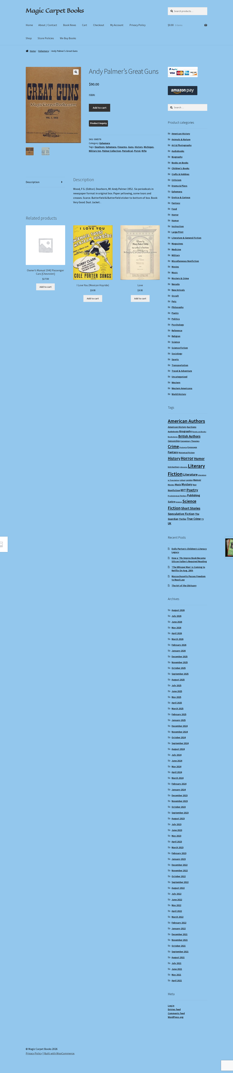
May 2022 (176, 905)
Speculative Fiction (181, 514)
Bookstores (173, 437)
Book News (69, 25)
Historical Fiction (187, 452)
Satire (171, 501)
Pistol (137, 150)
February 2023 (179, 853)
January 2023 (179, 859)
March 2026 (177, 639)
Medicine (176, 249)
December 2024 (179, 725)
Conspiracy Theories (189, 441)
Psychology (178, 324)
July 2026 (176, 615)
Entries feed (174, 1009)
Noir (194, 484)
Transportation (180, 365)
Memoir (197, 480)
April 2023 (177, 841)
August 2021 (178, 957)
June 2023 (177, 830)
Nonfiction (174, 490)
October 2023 (179, 806)
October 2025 (179, 667)
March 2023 (177, 847)
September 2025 (180, 673)
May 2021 (176, 974)
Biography (177, 156)
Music (175, 272)
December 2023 (179, 795)
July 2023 (176, 824)
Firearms (122, 146)
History (139, 146)
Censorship (174, 441)
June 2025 (177, 691)
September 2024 (180, 743)
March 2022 (177, 916)
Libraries (183, 467)
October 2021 (179, 945)
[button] (76, 72)
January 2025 (179, 720)
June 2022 (177, 899)
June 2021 (177, 969)
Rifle (144, 150)
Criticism (176, 179)
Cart (84, 25)
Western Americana (182, 388)
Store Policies (46, 38)
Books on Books (180, 162)
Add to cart (99, 107)
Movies (175, 266)
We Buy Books (68, 38)
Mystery (187, 484)
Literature (190, 475)
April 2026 (177, 633)
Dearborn (100, 146)
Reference (177, 330)
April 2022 (177, 911)
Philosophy (178, 307)
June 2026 (177, 621)
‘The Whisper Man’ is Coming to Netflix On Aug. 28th (188, 568)
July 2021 (176, 963)
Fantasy (176, 203)
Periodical (127, 150)
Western (176, 382)
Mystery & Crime (180, 278)
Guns (131, 146)
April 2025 (177, 702)
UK (169, 523)
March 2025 (177, 708)
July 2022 (176, 893)
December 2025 (179, 656)
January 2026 (179, 650)
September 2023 (180, 812)
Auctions (191, 426)
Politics (176, 318)
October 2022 (179, 876)
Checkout (98, 25)
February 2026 (179, 644)
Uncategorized (179, 376)
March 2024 (177, 777)
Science (176, 341)
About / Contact (47, 25)
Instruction (178, 226)
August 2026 (178, 610)
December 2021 (179, 934)
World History (179, 394)
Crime (173, 446)
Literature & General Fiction (186, 237)
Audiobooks (178, 151)
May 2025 (176, 697)
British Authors (189, 436)
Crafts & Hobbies (180, 174)
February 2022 (179, 922)
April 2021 (177, 980)
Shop (29, 38)
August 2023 (178, 818)
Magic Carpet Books (55, 10)
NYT (183, 490)
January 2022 (179, 928)
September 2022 (180, 882)
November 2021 (180, 939)
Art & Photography (182, 145)
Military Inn (95, 150)
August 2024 (178, 749)
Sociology (177, 353)
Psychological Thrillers (177, 496)
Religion (176, 336)
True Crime (194, 519)
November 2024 (180, 731)
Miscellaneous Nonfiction (185, 261)
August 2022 (178, 887)
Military (176, 255)
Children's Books (180, 168)
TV (202, 519)
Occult (175, 295)
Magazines (177, 243)
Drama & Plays (179, 185)
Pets (174, 301)
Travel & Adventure (182, 370)
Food (174, 208)
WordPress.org (175, 1017)
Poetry (175, 313)
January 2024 (179, 789)
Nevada (176, 284)
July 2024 (176, 754)
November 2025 (180, 662)
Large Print (177, 231)
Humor (175, 220)
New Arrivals (178, 289)
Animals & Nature (181, 139)
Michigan (149, 146)
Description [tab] (32, 182)
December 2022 (179, 864)
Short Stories (190, 508)
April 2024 (177, 772)
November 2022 (180, 870)
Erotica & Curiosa (181, 197)
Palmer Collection (111, 150)
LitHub (182, 480)
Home (29, 25)
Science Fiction (180, 347)
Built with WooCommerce (59, 1053)
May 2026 (176, 627)
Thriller (182, 519)
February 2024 (179, 783)
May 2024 (176, 766)
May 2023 (176, 835)
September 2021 (180, 951)
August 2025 (178, 679)
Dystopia (183, 447)
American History (181, 133)
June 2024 (177, 760)
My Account (116, 25)
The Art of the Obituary (184, 585)
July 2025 (176, 685)
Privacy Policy (137, 25)
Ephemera (43, 51)
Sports (175, 359)
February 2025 (179, 714)
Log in (171, 1005)
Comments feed (176, 1013)
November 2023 (180, 801)
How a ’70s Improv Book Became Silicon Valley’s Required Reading (189, 559)
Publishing (193, 495)
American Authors (186, 421)
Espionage (192, 447)
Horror (175, 214)
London (189, 480)
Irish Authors (174, 467)
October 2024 (179, 737)
